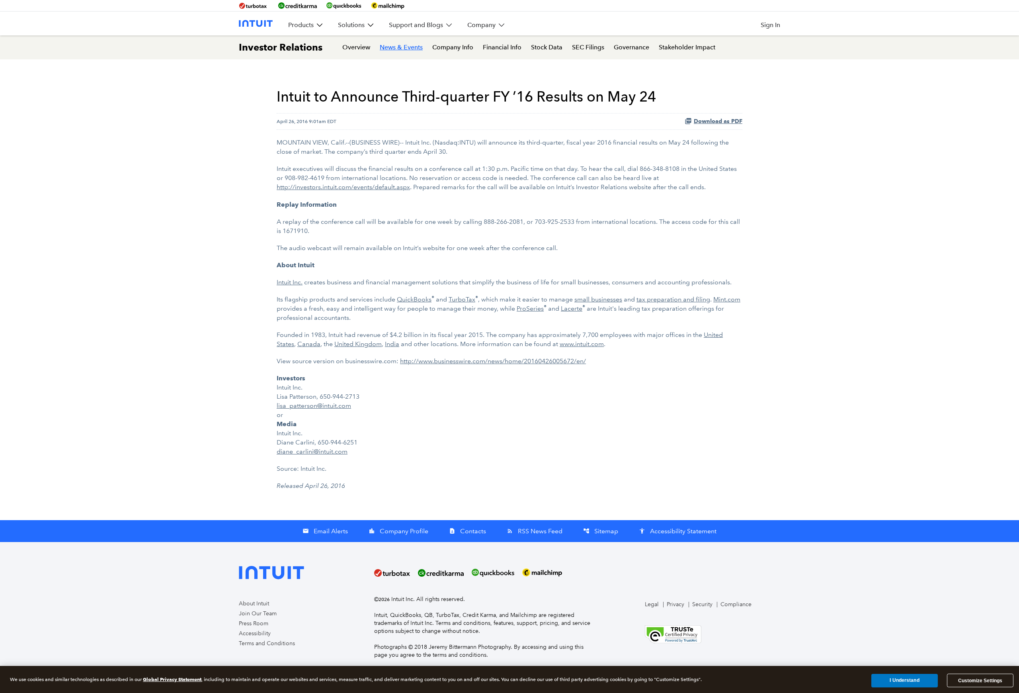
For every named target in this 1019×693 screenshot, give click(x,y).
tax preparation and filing (673, 299)
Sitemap (600, 531)
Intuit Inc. (290, 282)
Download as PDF (718, 121)
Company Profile (398, 531)
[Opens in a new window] (673, 633)
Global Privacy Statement (172, 679)
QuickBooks (414, 299)
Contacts (467, 531)
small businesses (598, 299)
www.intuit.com (582, 344)
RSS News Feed (534, 531)
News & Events (401, 47)
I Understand (904, 680)
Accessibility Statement (677, 531)
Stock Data (546, 47)
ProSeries (530, 308)
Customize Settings (980, 680)
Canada (308, 344)
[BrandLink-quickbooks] (343, 5)
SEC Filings (588, 47)
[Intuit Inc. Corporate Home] (256, 23)
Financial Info (502, 47)
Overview (356, 47)
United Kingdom (358, 344)
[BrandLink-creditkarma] (297, 5)
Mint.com (726, 299)
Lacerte (571, 308)
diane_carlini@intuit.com (312, 451)
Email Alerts (325, 531)
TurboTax (462, 299)
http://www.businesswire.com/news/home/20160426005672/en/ (493, 361)
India (392, 344)
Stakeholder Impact (687, 47)
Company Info (452, 47)
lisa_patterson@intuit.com (314, 405)
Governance (631, 47)
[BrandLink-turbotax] (254, 5)
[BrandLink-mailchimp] (387, 5)
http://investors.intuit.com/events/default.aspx (343, 187)
